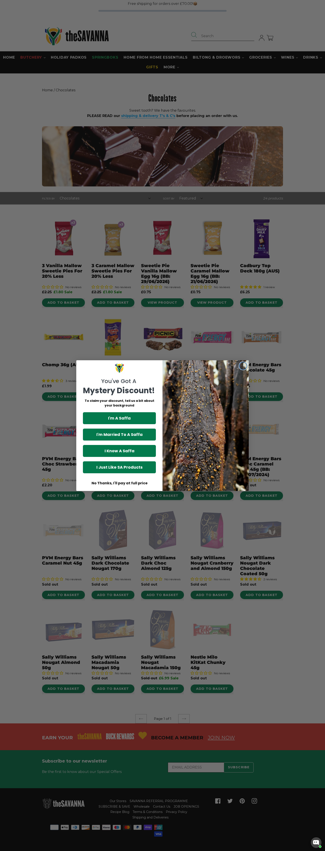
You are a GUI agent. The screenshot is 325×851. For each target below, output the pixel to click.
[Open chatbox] (316, 842)
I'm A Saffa (119, 418)
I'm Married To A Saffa (119, 434)
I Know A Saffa (119, 451)
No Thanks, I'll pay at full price (119, 483)
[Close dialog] (243, 366)
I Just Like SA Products (119, 467)
